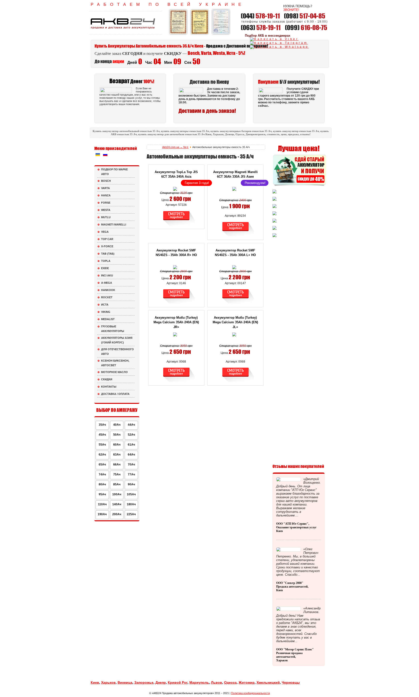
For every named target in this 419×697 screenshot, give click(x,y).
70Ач (131, 464)
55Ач (102, 444)
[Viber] (274, 39)
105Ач (131, 494)
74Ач (102, 474)
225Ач (131, 514)
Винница (125, 682)
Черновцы (291, 682)
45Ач (102, 434)
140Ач (116, 504)
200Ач (116, 514)
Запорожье (143, 682)
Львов (216, 682)
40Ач (117, 424)
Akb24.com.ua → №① (175, 147)
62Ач (102, 454)
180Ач (131, 504)
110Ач (102, 504)
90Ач (131, 484)
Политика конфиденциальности (250, 693)
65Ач (102, 464)
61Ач (131, 444)
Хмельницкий (268, 682)
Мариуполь (199, 682)
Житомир (247, 682)
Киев (95, 682)
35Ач (102, 424)
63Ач (117, 454)
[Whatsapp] (279, 47)
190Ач (102, 514)
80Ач (102, 484)
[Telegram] (279, 43)
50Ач (117, 434)
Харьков (108, 682)
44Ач (131, 424)
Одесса (230, 682)
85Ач (117, 484)
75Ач (117, 474)
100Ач (116, 494)
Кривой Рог (177, 682)
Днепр (160, 682)
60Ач (117, 444)
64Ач (131, 454)
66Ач (117, 464)
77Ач (131, 474)
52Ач (131, 434)
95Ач (102, 494)
